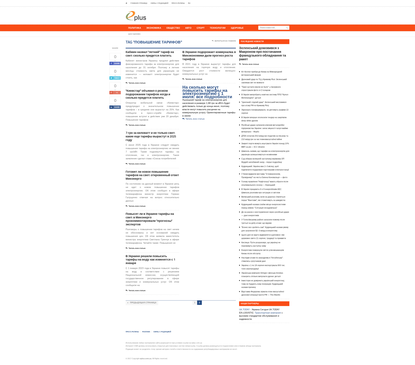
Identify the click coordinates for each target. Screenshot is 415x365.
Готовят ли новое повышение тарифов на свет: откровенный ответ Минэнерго (152, 175)
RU (189, 3)
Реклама (146, 332)
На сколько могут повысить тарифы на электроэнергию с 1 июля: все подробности (207, 92)
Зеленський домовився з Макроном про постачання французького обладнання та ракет (262, 53)
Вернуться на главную (225, 41)
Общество (173, 27)
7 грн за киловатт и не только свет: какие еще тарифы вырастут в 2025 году (151, 136)
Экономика (153, 27)
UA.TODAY (244, 309)
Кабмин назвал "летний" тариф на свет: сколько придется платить (150, 54)
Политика (134, 27)
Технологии (217, 27)
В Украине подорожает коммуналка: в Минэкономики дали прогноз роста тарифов (209, 55)
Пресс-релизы (178, 3)
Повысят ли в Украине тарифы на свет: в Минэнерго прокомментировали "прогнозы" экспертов (150, 219)
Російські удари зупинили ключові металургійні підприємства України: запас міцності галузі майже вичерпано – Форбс (264, 128)
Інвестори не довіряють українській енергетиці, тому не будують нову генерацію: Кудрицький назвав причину (263, 283)
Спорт (201, 27)
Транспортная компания (268, 312)
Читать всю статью (137, 83)
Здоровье (237, 27)
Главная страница (138, 3)
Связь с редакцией (159, 3)
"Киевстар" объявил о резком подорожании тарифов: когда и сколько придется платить (148, 94)
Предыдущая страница (143, 302)
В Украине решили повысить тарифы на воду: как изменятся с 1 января (150, 259)
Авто (188, 27)
